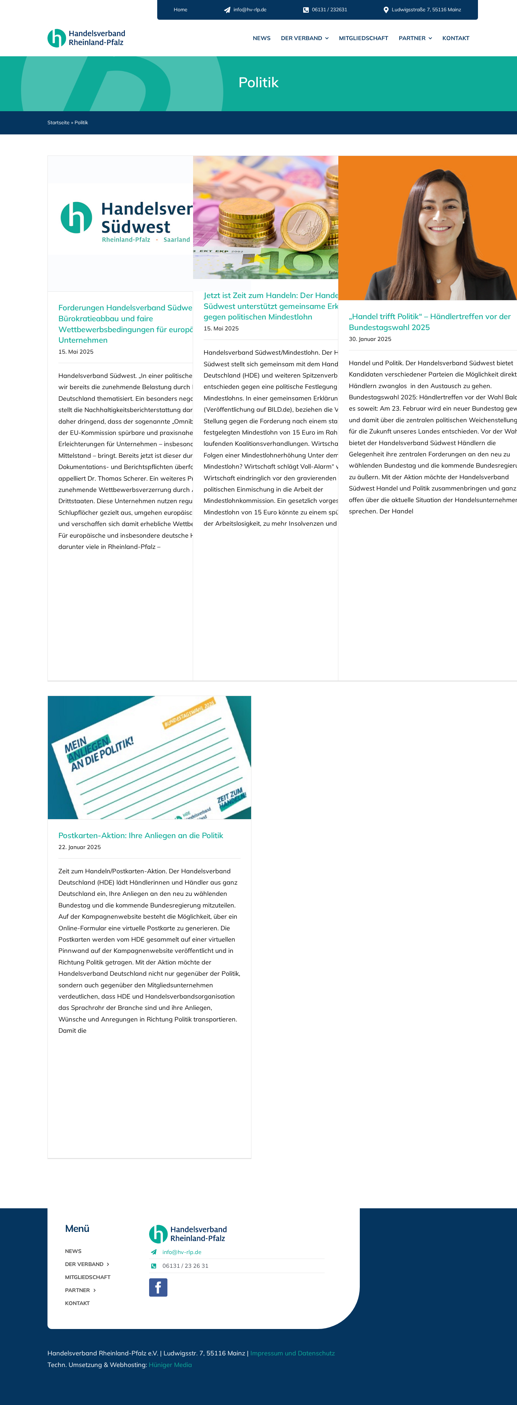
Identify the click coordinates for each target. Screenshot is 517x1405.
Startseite (58, 122)
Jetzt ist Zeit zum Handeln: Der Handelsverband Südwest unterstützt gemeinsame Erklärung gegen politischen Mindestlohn (289, 306)
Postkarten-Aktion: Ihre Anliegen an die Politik (140, 835)
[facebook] (158, 1287)
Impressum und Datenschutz (292, 1353)
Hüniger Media (170, 1365)
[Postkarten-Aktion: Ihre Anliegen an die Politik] (149, 757)
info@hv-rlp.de (182, 1251)
